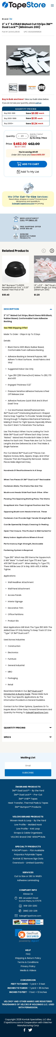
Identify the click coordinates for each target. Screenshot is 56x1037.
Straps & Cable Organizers (28, 832)
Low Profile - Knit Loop (28, 828)
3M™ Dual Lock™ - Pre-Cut (28, 794)
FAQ (28, 954)
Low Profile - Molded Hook (28, 824)
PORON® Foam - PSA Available (28, 850)
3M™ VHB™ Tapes (28, 798)
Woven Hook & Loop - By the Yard (28, 820)
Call (22, 220)
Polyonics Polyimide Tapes (28, 854)
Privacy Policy (28, 966)
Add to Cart (24, 164)
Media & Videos (28, 970)
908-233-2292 (30, 905)
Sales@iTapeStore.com (23, 203)
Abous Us (28, 893)
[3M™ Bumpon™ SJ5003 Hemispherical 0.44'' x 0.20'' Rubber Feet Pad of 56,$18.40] (15, 269)
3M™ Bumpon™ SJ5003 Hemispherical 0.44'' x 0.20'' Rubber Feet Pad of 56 (15, 287)
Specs (7, 737)
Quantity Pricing (14, 727)
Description (11, 309)
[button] (28, 936)
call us (38, 103)
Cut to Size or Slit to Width (28, 876)
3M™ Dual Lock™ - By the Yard (28, 790)
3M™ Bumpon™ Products (28, 807)
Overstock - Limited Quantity (28, 862)
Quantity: (10, 136)
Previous (44, 251)
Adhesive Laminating (28, 880)
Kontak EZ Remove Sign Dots (28, 858)
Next (52, 251)
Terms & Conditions (28, 962)
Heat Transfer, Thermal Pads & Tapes (28, 802)
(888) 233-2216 (30, 911)
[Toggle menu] (52, 5)
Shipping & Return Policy (28, 958)
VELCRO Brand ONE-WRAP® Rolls (28, 836)
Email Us (33, 220)
